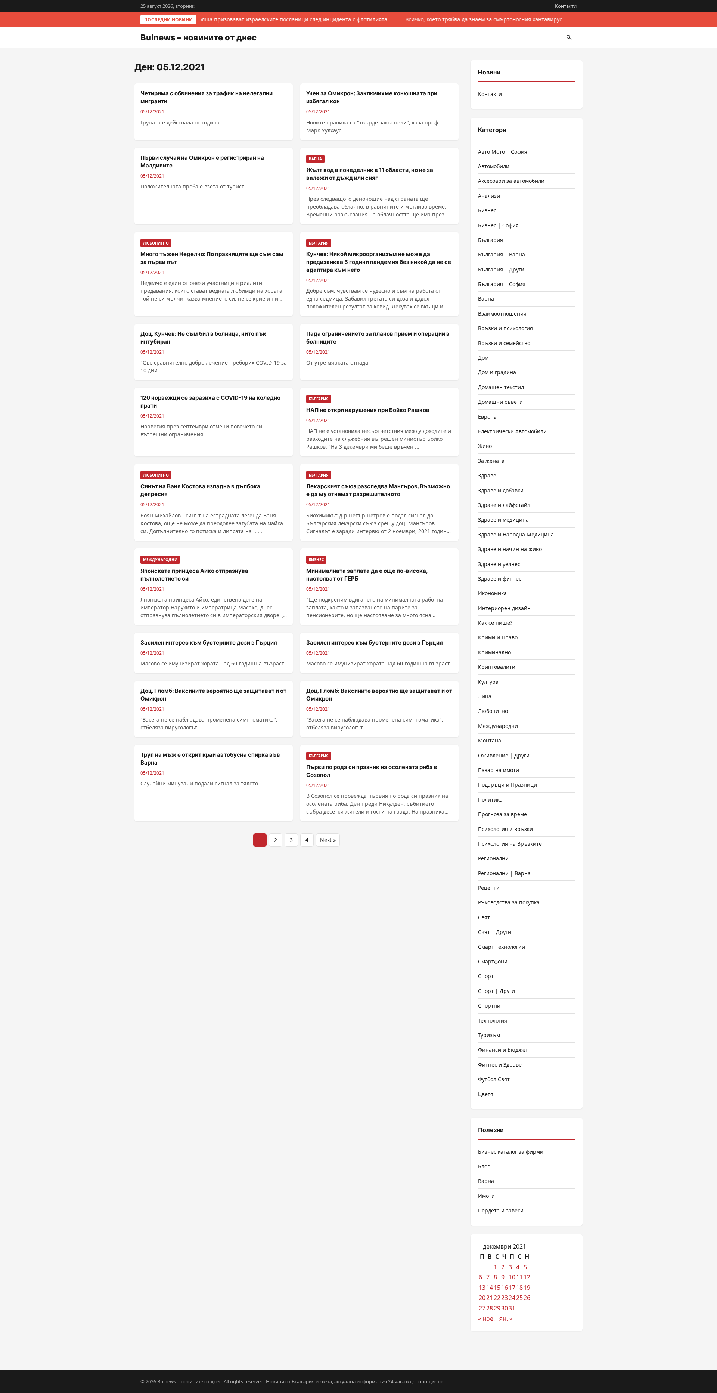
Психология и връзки (505, 829)
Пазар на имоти (498, 770)
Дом (483, 357)
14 (489, 1287)
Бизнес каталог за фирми (510, 1151)
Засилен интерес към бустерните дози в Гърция (208, 642)
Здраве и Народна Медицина (516, 534)
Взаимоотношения (502, 313)
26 (527, 1298)
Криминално (494, 652)
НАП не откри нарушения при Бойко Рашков (367, 409)
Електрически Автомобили (512, 431)
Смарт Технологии (501, 946)
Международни (498, 725)
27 (482, 1308)
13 (482, 1287)
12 (527, 1277)
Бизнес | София (498, 225)
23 (504, 1298)
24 (512, 1298)
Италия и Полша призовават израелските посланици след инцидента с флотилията (277, 19)
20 (482, 1298)
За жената (491, 460)
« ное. (486, 1318)
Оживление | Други (504, 755)
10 (512, 1277)
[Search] (569, 37)
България (490, 239)
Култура (488, 681)
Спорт (486, 976)
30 (504, 1308)
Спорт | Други (496, 990)
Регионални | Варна (504, 873)
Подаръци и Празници (507, 784)
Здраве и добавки (501, 490)
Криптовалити (496, 666)
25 (519, 1298)
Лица (484, 696)
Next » (328, 839)
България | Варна (501, 254)
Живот (486, 445)
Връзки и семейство (504, 343)
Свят (484, 917)
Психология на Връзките (510, 843)
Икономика (492, 593)
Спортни (489, 1005)
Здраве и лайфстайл (504, 504)
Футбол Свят (494, 1079)
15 (497, 1287)
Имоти (486, 1195)
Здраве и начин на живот (511, 549)
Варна (486, 298)
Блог (484, 1166)
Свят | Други (494, 931)
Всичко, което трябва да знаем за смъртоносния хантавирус (482, 19)
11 (519, 1277)
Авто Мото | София (502, 151)
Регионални (493, 858)
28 (489, 1308)
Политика (490, 799)
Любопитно (493, 710)
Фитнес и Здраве (500, 1064)
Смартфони (493, 961)
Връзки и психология (505, 328)
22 (497, 1298)
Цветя (485, 1094)
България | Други (501, 269)
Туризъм (489, 1035)
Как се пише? (495, 622)
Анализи (489, 195)
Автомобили (493, 166)
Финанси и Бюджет (503, 1049)
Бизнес (487, 210)
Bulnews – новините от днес (198, 37)
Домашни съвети (500, 401)
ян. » (505, 1318)
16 (504, 1287)
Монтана (489, 740)
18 (519, 1287)
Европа (487, 416)
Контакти (566, 6)
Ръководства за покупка (509, 902)
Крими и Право (498, 637)
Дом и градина (497, 372)
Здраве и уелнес (499, 564)
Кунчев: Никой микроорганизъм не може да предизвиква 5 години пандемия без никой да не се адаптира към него (378, 261)
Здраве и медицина (503, 519)
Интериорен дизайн (504, 608)
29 (497, 1308)
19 (527, 1287)
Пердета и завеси (501, 1210)
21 (489, 1298)
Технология (492, 1020)
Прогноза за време (502, 814)
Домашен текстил (501, 387)
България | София (501, 283)
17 (512, 1287)
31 (512, 1308)
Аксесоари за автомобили (511, 180)
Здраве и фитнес (499, 578)
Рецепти (489, 887)
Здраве (487, 475)
